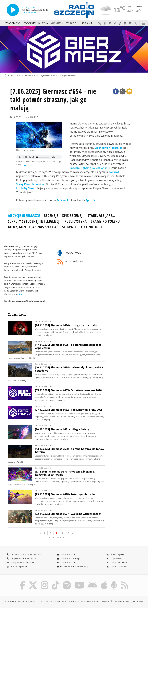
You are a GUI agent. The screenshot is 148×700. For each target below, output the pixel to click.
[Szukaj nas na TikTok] (55, 581)
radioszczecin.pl (67, 554)
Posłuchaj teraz (117, 554)
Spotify (90, 200)
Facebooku (63, 200)
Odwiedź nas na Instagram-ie (115, 23)
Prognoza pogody (18, 566)
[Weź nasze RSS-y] (124, 581)
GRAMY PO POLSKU (105, 221)
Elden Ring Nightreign (109, 147)
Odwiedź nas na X (109, 23)
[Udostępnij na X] (123, 91)
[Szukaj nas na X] (33, 581)
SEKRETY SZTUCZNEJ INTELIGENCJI (34, 221)
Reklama (87, 23)
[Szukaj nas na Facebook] (22, 581)
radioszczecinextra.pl (70, 558)
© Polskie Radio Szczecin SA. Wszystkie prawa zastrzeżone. (33, 601)
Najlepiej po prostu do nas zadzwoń (99, 23)
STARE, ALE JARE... (101, 215)
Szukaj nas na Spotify (125, 23)
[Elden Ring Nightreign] (39, 135)
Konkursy (57, 23)
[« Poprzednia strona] (41, 533)
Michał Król (32, 117)
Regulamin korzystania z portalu (77, 601)
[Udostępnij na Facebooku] (116, 91)
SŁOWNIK (69, 226)
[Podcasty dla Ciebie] (114, 581)
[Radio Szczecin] (74, 10)
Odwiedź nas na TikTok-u (120, 23)
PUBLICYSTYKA (75, 221)
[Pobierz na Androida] (92, 581)
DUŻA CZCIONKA (118, 562)
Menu (143, 23)
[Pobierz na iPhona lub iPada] (104, 581)
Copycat (114, 172)
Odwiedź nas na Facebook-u (104, 23)
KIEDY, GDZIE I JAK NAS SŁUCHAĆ (33, 226)
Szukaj (135, 23)
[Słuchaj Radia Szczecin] (13, 10)
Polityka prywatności (103, 601)
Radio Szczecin (14, 75)
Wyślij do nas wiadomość (130, 23)
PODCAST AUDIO (73, 253)
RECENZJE (51, 215)
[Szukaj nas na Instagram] (44, 581)
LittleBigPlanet (26, 188)
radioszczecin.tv (67, 562)
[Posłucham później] (25, 164)
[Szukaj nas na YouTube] (79, 581)
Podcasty (29, 23)
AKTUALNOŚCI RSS (73, 261)
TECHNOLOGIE (91, 226)
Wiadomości (13, 23)
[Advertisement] (39, 632)
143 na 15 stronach (56, 537)
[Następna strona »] (72, 533)
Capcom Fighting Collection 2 (88, 168)
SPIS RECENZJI (73, 215)
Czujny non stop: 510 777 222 (24, 558)
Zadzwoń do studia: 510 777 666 (25, 554)
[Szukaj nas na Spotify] (67, 581)
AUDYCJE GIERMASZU (46, 75)
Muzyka (43, 23)
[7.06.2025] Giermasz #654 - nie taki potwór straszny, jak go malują (53, 100)
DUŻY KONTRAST (118, 566)
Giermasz (29, 75)
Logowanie (115, 558)
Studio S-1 (72, 23)
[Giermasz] (74, 49)
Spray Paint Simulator (30, 184)
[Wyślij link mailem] (129, 91)
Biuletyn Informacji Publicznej (74, 566)
